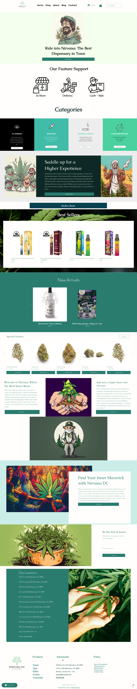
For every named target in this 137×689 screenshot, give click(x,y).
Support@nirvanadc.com (30, 631)
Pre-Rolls (36, 674)
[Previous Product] (9, 243)
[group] (68, 246)
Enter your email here (107, 548)
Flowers (36, 665)
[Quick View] (24, 242)
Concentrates (38, 677)
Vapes (35, 668)
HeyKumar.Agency (75, 687)
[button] (100, 5)
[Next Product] (128, 243)
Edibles (35, 671)
